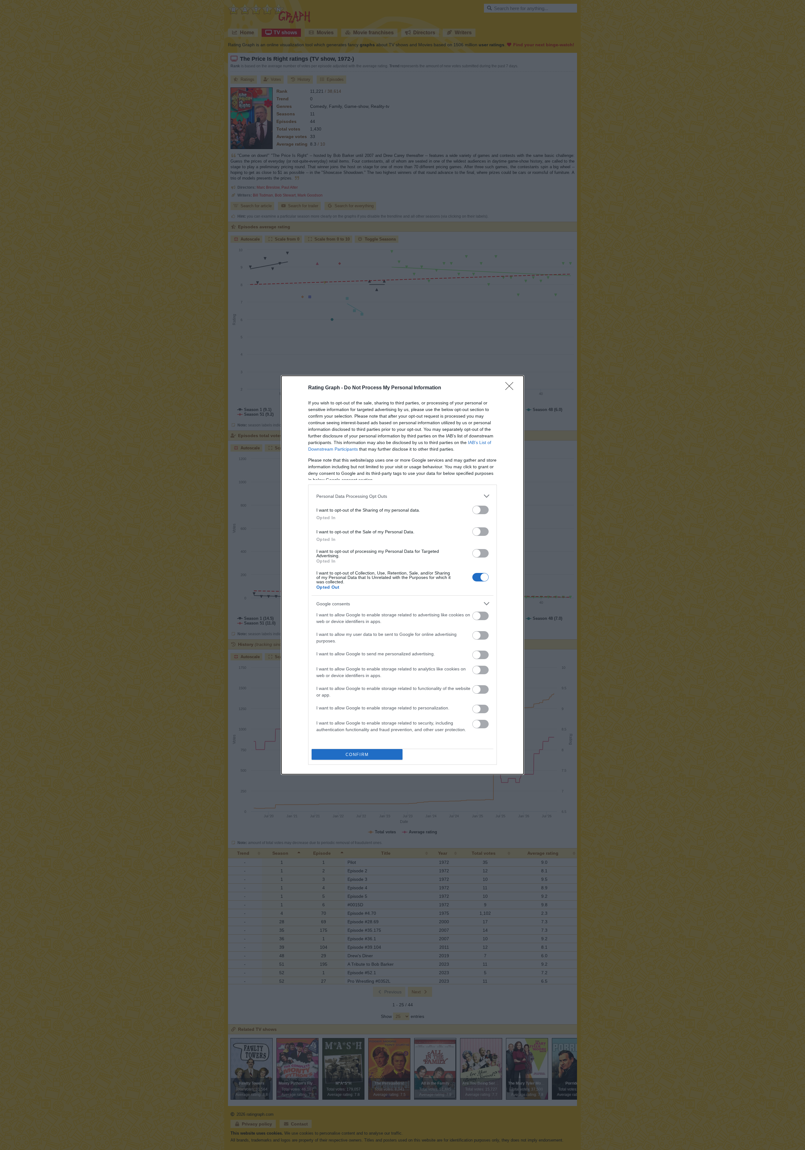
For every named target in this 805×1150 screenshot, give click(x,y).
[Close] (511, 388)
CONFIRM (357, 754)
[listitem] (402, 496)
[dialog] (402, 575)
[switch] (480, 510)
